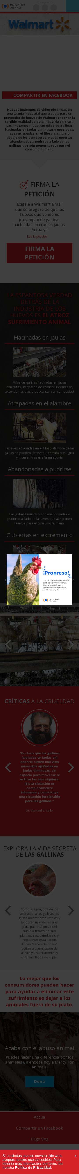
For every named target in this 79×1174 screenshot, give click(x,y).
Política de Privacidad (33, 1167)
